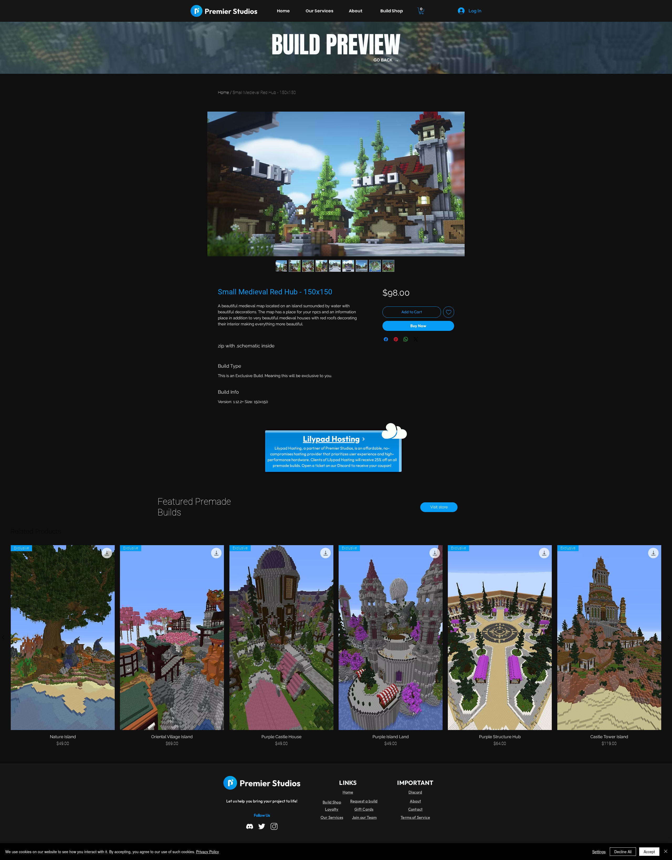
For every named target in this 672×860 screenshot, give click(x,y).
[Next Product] (669, 637)
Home (223, 92)
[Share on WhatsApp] (406, 339)
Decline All (623, 851)
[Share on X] (416, 339)
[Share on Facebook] (386, 339)
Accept (649, 851)
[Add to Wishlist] (448, 312)
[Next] (363, 439)
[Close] (666, 851)
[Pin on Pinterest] (396, 339)
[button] (421, 11)
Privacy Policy (207, 851)
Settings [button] (599, 851)
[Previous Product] (3, 637)
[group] (336, 646)
